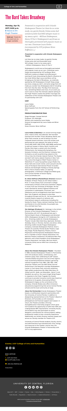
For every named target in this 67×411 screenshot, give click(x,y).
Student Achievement (44, 394)
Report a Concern (32, 394)
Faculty (27, 392)
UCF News (54, 394)
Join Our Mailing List (14, 363)
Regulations (22, 394)
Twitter (29, 387)
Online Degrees (39, 392)
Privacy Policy (9, 367)
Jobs (32, 392)
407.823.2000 (46, 399)
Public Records (13, 394)
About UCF (10, 392)
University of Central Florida (33, 384)
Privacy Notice (55, 392)
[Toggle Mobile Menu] (61, 2)
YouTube (37, 387)
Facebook (25, 387)
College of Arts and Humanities (15, 6)
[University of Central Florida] (16, 2)
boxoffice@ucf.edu (13, 360)
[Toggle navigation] (59, 6)
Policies (48, 392)
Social (33, 387)
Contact (21, 392)
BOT (16, 392)
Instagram (41, 387)
